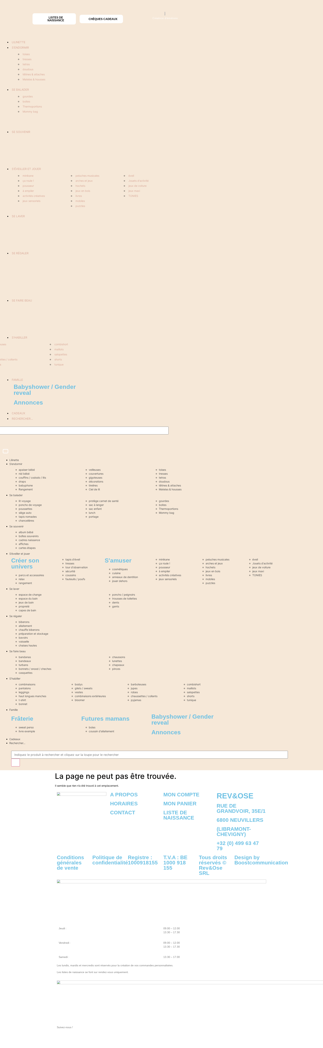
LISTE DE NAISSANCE (178, 815)
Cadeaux (18, 413)
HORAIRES (124, 803)
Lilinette (18, 42)
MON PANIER (179, 803)
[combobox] (149, 755)
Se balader (20, 89)
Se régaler (20, 253)
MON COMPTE (181, 794)
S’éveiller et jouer (26, 169)
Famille (17, 380)
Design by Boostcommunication (261, 860)
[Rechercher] (15, 762)
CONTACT (122, 812)
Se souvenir (21, 132)
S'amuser (118, 560)
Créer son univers (25, 563)
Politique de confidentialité (110, 860)
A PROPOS (124, 794)
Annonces (28, 402)
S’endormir (20, 47)
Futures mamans (105, 718)
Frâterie (22, 718)
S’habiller (19, 337)
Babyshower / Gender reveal (45, 389)
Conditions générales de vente (70, 863)
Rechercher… (22, 418)
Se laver (18, 216)
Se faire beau (22, 300)
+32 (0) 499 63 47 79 (238, 845)
